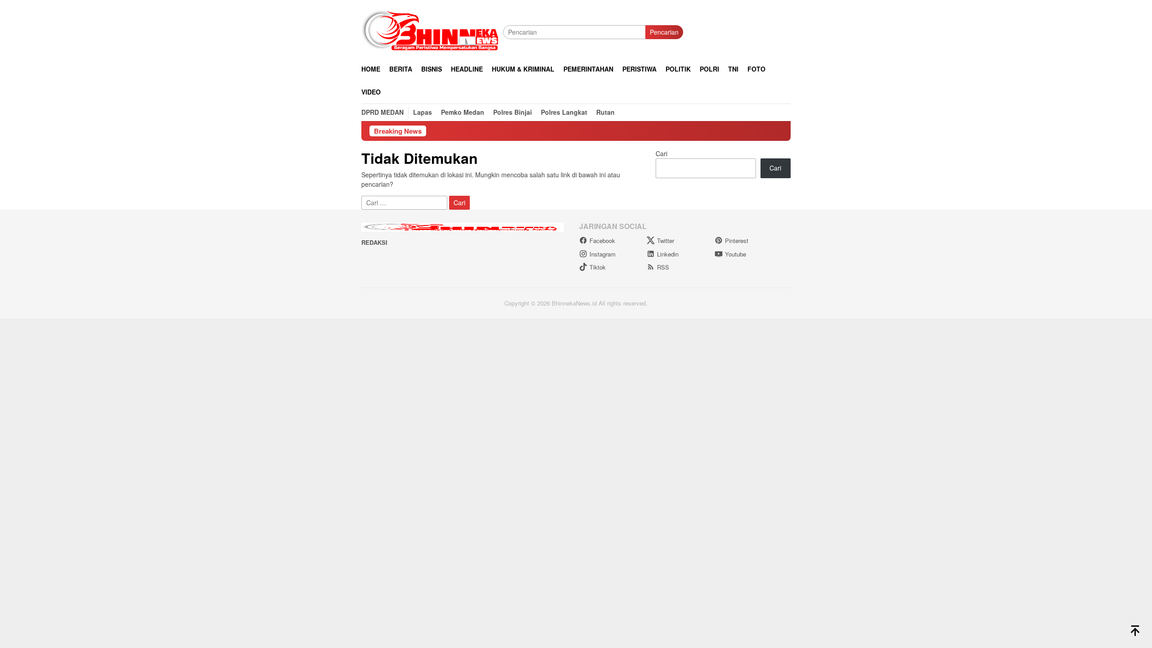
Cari (661, 153)
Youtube (735, 254)
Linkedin (668, 254)
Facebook (602, 240)
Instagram (603, 254)
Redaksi (374, 242)
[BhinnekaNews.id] (432, 31)
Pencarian (664, 31)
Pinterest (736, 240)
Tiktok (598, 267)
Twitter (665, 240)
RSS (663, 267)
